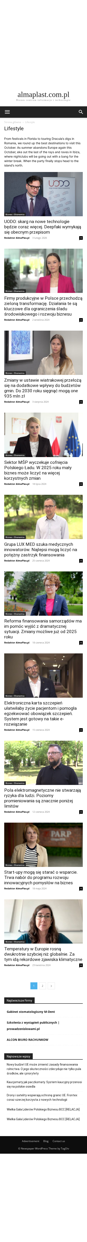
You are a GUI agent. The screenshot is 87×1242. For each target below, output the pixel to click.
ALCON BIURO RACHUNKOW (27, 1040)
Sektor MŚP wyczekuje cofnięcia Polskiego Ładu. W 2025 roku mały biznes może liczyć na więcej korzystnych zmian (38, 470)
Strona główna (12, 122)
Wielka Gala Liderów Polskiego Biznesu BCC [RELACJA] (43, 1109)
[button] (7, 112)
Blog (46, 1141)
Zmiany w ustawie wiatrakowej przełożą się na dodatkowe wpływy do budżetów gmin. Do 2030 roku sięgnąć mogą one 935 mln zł (42, 388)
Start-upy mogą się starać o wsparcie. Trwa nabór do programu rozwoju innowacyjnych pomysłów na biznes (41, 877)
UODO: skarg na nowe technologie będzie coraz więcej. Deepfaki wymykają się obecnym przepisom (42, 227)
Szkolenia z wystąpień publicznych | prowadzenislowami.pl (33, 1025)
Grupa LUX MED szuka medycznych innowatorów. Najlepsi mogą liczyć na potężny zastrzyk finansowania (40, 549)
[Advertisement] (43, 43)
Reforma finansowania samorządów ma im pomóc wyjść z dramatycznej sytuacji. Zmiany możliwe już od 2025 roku (43, 628)
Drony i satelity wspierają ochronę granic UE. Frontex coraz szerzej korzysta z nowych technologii (42, 1097)
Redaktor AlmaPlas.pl (16, 237)
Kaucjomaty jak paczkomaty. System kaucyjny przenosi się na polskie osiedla (44, 1084)
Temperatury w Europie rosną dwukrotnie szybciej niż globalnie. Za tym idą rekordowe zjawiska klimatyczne (43, 954)
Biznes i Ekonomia (14, 214)
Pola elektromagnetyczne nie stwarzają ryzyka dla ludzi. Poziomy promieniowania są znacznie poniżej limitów (42, 798)
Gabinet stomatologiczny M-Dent (31, 1012)
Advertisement (30, 1141)
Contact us (59, 1141)
